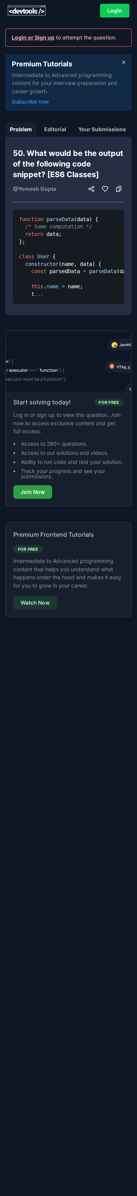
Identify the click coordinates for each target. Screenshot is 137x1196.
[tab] (21, 129)
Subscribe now (30, 101)
